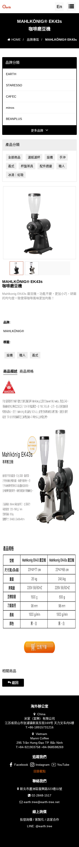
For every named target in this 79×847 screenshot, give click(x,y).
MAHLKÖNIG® (13, 331)
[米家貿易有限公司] (6, 5)
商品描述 (10, 371)
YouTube (63, 764)
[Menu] (71, 6)
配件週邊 (46, 166)
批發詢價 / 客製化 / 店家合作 (39, 819)
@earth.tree (44, 826)
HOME (16, 39)
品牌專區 (33, 39)
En (59, 6)
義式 (11, 166)
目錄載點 (39, 771)
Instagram (43, 764)
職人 (62, 166)
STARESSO (14, 85)
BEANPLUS (14, 119)
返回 (14, 682)
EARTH (11, 74)
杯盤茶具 (27, 166)
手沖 (62, 157)
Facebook (21, 764)
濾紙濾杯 (34, 157)
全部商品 (14, 157)
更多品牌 (37, 130)
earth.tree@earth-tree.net (41, 802)
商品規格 (27, 371)
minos (10, 107)
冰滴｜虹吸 (15, 175)
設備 (50, 157)
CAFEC (11, 96)
